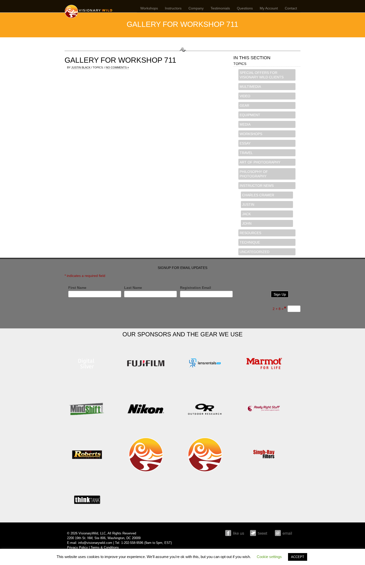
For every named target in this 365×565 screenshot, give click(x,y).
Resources (250, 233)
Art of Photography (260, 162)
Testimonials (220, 8)
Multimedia (250, 87)
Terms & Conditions (105, 547)
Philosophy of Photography (254, 174)
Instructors (173, 8)
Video (245, 96)
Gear (244, 105)
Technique (250, 242)
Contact (291, 8)
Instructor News (257, 186)
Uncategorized (254, 252)
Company (196, 8)
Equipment (250, 115)
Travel (246, 153)
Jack (246, 214)
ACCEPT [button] (297, 557)
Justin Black (80, 67)
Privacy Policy (77, 547)
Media (245, 124)
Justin (248, 204)
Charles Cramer (258, 195)
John (247, 223)
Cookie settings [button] (269, 557)
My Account (269, 8)
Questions (245, 8)
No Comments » (117, 67)
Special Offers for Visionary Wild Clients (262, 75)
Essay (245, 143)
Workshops (149, 8)
